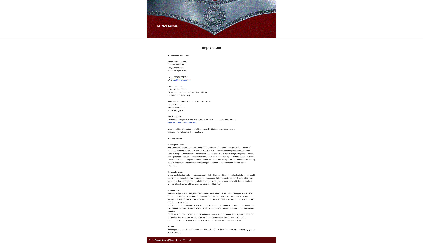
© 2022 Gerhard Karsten (158, 240)
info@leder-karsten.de (182, 80)
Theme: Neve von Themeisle (180, 240)
